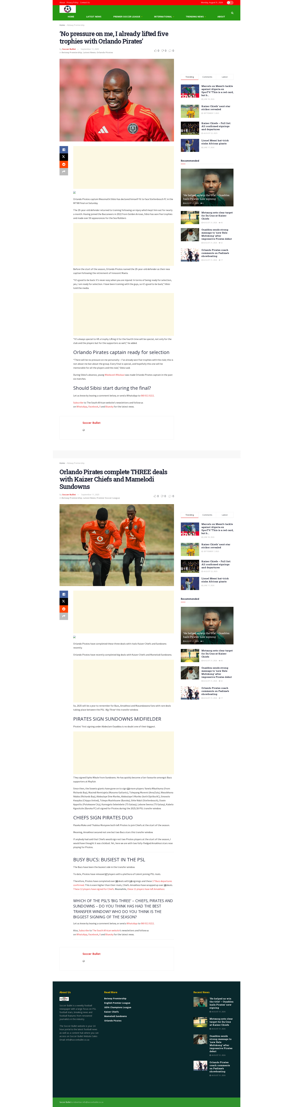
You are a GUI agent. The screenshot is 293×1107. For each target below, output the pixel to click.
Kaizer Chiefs (111, 1011)
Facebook (93, 406)
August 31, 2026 (191, 203)
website (116, 930)
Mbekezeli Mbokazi (115, 374)
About (62, 2)
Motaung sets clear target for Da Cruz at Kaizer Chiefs (217, 215)
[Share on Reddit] (64, 164)
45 (221, 222)
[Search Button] (232, 13)
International (163, 16)
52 (221, 243)
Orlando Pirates (105, 52)
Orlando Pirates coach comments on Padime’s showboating (215, 253)
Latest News (93, 16)
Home (71, 16)
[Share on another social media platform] (64, 171)
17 (221, 260)
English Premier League (117, 1002)
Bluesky (109, 406)
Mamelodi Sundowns (115, 1016)
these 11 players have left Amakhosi (145, 889)
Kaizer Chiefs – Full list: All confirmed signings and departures (216, 126)
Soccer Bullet (69, 49)
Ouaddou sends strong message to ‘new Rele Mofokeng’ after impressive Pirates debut (216, 234)
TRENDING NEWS (195, 16)
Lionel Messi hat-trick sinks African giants (215, 142)
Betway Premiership (76, 25)
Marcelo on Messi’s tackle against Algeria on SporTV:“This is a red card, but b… (217, 90)
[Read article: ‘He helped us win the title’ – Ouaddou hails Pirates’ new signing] (207, 187)
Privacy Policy (72, 2)
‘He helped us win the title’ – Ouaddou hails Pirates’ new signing (206, 197)
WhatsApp (81, 406)
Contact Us (85, 2)
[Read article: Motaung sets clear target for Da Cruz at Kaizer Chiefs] (190, 217)
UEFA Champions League (117, 1007)
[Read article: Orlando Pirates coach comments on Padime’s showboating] (190, 255)
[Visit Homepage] (68, 9)
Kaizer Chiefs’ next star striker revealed (215, 108)
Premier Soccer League (126, 16)
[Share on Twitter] (64, 157)
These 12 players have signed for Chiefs (93, 889)
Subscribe (78, 402)
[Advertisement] (123, 167)
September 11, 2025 (90, 49)
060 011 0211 (147, 395)
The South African (101, 930)
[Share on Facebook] (64, 149)
